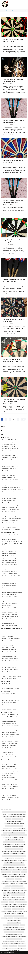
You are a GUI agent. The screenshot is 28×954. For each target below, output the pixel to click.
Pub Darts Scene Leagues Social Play (10, 616)
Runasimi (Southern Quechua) (9, 865)
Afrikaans (19, 821)
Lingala (4, 892)
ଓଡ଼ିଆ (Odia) (23, 874)
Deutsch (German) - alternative (8, 929)
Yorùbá (4, 816)
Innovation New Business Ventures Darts (10, 464)
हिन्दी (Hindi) (24, 855)
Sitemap (2, 426)
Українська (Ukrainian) (19, 858)
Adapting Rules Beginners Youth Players (10, 762)
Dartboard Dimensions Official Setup (9, 777)
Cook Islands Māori (8, 862)
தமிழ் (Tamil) (23, 842)
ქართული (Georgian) (7, 906)
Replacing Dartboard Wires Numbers (10, 669)
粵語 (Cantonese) (5, 902)
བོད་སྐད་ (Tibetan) (22, 837)
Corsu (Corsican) (11, 911)
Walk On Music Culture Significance (9, 625)
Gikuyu (23, 897)
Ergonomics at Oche (6, 706)
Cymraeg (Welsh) (20, 823)
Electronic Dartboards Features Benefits (10, 502)
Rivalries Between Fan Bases (8, 618)
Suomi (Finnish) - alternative (20, 941)
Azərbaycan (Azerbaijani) (6, 874)
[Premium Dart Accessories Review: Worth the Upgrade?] (14, 27)
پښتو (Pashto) (18, 869)
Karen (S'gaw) (4, 911)
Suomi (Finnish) (22, 906)
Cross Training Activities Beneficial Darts (10, 700)
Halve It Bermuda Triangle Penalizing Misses (11, 734)
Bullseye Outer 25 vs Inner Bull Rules (10, 768)
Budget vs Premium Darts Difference (9, 491)
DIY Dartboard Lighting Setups (8, 647)
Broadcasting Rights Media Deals (9, 439)
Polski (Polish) (4, 867)
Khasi (19, 920)
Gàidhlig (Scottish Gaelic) (6, 855)
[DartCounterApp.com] (5, 4)
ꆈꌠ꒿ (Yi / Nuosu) (13, 814)
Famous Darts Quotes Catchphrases (9, 603)
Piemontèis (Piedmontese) (20, 895)
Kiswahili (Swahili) (16, 844)
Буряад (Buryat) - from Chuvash (18, 915)
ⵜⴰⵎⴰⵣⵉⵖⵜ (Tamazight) (15, 842)
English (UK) (22, 925)
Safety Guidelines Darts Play (8, 793)
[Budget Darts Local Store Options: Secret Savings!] (14, 307)
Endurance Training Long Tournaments (10, 704)
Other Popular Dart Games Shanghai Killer (11, 790)
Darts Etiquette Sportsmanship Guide (10, 779)
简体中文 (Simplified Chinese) (21, 883)
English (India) (10, 918)
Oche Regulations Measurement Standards (11, 786)
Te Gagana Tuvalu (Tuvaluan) (18, 862)
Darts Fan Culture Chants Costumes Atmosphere (12, 592)
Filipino (4, 844)
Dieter (5, 43)
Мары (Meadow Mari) (20, 832)
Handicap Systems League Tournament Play (11, 782)
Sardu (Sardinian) (8, 858)
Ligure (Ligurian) (23, 904)
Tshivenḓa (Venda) (16, 828)
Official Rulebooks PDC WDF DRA (9, 788)
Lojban (9, 890)
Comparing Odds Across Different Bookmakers (12, 546)
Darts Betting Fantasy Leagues (8, 532)
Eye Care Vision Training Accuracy (9, 683)
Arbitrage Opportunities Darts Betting (10, 537)
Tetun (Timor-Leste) (13, 839)
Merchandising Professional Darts (9, 475)
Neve (2, 952)
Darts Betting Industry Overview (8, 446)
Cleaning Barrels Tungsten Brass (9, 642)
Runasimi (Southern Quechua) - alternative (11, 925)
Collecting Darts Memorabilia (8, 587)
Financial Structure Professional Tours (10, 453)
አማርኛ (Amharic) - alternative (21, 936)
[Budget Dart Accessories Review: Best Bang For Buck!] (14, 67)
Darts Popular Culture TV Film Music (9, 596)
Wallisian (25, 835)
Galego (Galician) (23, 890)
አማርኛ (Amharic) (15, 837)
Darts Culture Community (7, 581)
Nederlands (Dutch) (4, 869)
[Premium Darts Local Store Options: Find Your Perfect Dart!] (14, 267)
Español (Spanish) (7, 846)
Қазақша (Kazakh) (6, 842)
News (2, 802)
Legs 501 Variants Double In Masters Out (10, 741)
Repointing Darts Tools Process (8, 671)
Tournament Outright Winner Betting (9, 573)
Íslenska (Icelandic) (11, 867)
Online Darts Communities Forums (9, 614)
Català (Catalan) (23, 867)
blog (2, 434)
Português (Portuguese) (20, 865)
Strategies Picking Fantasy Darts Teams (10, 571)
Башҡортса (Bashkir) (7, 837)
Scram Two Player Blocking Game (9, 747)
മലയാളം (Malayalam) (21, 814)
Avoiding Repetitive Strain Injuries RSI (10, 695)
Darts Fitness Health (5, 681)
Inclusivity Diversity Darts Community (10, 612)
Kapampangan (22, 899)
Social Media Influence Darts (8, 623)
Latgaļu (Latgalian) (6, 895)
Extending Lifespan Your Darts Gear (9, 651)
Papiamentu (24, 869)
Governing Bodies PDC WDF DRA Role (10, 457)
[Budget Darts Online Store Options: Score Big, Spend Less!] (14, 387)
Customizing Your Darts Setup (8, 496)
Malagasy (17, 867)
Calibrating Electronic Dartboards (9, 640)
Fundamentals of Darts (6, 759)
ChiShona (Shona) (7, 853)
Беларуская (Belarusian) (11, 821)
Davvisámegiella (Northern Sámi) (10, 823)
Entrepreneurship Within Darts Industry (10, 450)
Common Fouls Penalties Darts (8, 773)
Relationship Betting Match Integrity (9, 564)
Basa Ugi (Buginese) (19, 825)
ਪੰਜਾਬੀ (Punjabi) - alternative (12, 920)
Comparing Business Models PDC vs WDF (11, 444)
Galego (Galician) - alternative (8, 941)
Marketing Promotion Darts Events (9, 473)
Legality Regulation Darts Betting (9, 558)
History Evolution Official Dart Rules (9, 784)
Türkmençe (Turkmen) (23, 830)
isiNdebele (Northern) (16, 872)
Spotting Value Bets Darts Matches (9, 569)
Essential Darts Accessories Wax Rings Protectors (12, 505)
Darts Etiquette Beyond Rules (8, 590)
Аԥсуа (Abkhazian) (7, 915)
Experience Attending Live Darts (8, 601)
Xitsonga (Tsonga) (22, 888)
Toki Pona (20, 835)
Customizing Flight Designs (8, 645)
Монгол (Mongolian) (15, 876)
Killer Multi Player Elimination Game (9, 738)
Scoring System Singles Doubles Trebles (10, 797)
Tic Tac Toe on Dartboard (7, 754)
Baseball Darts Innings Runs (8, 719)
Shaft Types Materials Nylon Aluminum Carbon (11, 518)
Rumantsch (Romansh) (22, 860)
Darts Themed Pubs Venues (8, 598)
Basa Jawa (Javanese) (16, 855)
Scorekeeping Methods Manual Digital (10, 795)
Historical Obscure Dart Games (8, 736)
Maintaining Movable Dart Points (9, 656)
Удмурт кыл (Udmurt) (16, 874)
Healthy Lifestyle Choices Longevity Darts (10, 688)
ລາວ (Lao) (12, 895)
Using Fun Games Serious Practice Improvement (12, 756)
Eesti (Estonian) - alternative (18, 927)
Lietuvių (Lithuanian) (15, 890)
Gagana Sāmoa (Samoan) (13, 835)
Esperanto (10, 899)
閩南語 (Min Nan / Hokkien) (7, 881)
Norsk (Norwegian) (7, 876)
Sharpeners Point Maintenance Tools (10, 520)
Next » (23, 419)
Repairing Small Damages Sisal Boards (10, 665)
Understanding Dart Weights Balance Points (11, 529)
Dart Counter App (4, 10)
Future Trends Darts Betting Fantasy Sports (11, 551)
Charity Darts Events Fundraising (9, 585)
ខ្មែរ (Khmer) (5, 899)
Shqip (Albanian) (20, 913)
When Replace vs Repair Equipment (9, 630)
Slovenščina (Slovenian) (15, 851)
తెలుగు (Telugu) (20, 839)
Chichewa (25, 911)
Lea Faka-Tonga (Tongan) (6, 830)
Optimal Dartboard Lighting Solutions (10, 513)
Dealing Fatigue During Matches (9, 702)
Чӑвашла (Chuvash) (12, 832)
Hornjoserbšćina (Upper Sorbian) (18, 846)
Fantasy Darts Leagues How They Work (10, 549)
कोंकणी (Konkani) (15, 881)
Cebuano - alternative (8, 927)
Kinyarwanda (18, 897)
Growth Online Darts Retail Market (9, 459)
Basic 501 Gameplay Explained (8, 766)
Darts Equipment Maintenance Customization (11, 628)
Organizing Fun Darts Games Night (9, 743)
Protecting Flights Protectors (8, 662)
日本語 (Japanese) (13, 816)
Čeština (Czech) (4, 835)
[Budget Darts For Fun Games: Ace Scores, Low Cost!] (14, 148)
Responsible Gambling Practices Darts (10, 566)
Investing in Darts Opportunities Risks (10, 466)
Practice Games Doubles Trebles (9, 745)
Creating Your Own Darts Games (9, 721)
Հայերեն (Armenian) (13, 945)
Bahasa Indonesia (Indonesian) (10, 913)
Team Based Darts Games (7, 752)
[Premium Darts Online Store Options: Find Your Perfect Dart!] (14, 347)
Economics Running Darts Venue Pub (10, 448)
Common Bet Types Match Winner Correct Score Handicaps (12, 544)
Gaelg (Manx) (12, 883)
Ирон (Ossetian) (8, 872)
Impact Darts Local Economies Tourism (10, 461)
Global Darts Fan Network (7, 609)
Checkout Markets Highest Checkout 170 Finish (12, 541)
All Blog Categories (11, 10)
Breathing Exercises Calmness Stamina (10, 698)
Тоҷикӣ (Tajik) (9, 844)
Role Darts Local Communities (8, 621)
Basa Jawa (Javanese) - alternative (20, 918)
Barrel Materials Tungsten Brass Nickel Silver (11, 487)
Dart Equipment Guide (19, 10)
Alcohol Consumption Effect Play (9, 693)
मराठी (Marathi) (22, 876)
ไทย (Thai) (7, 839)
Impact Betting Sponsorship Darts (9, 553)
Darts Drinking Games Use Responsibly (10, 725)
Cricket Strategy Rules (7, 775)
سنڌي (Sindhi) (15, 899)
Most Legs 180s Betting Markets (9, 560)
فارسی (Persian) (12, 869)
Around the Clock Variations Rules (9, 764)
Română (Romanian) (5, 860)
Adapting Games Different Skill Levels (10, 714)
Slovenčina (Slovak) (5, 851)
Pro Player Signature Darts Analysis (9, 516)
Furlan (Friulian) (4, 890)
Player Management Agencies (8, 477)
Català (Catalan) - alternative (21, 948)
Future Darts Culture (6, 605)
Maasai (3, 872)
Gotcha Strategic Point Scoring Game (10, 732)
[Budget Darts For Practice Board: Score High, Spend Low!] (14, 227)
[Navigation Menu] (25, 4)
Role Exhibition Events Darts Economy (10, 479)
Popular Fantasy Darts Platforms (9, 562)
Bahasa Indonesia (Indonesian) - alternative (14, 934)
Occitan (13, 825)
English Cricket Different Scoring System (10, 727)
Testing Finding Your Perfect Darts (9, 527)
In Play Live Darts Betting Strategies (9, 555)
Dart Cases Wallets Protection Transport (10, 498)
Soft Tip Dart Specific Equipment (9, 524)
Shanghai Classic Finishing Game (9, 750)
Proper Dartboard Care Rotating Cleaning (10, 660)
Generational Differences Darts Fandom (10, 607)
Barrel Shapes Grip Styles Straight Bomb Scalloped (12, 489)
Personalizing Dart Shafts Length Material (10, 658)
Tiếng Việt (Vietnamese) (7, 828)
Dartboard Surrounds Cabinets (8, 500)
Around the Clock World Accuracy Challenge (11, 716)
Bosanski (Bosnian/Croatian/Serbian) (17, 853)
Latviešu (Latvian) (21, 892)
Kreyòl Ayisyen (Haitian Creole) (20, 902)
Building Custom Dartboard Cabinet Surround (11, 638)
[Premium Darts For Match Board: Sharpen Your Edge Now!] (14, 188)
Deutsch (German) (13, 860)
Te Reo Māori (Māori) (5, 883)
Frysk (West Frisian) (6, 888)
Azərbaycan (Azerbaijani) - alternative (14, 922)
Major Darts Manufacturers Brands (9, 470)
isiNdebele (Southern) (21, 816)
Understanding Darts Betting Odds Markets (11, 575)
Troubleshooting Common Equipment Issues (11, 676)
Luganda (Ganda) (14, 888)
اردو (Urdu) (23, 828)
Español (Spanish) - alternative (14, 950)
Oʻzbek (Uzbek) (23, 872)
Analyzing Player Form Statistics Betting (10, 534)
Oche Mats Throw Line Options (8, 511)
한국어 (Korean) (6, 897)
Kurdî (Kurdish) (12, 897)
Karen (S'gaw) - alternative (20, 929)
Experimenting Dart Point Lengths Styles (10, 649)
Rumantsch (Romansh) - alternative (8, 948)
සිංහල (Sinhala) (23, 851)
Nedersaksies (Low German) (12, 892)
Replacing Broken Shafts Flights (8, 667)
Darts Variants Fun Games (7, 712)
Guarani (10, 904)
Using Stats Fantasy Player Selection (10, 577)
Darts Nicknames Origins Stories (9, 594)
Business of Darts (5, 437)
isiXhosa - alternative (6, 943)
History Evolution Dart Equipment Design (10, 509)
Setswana (5, 832)
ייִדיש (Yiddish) (11, 902)
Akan (7, 816)
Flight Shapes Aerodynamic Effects (9, 507)
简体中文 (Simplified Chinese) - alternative (14, 938)
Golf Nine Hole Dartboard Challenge (9, 730)
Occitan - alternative (21, 945)
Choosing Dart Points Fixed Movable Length (11, 493)
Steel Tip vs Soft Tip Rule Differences (10, 799)
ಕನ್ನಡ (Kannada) (8, 825)
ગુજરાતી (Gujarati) (5, 904)
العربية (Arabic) (5, 945)
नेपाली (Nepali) (22, 844)
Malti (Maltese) (7, 885)
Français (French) (15, 906)
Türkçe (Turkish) (15, 830)
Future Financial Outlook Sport (8, 455)
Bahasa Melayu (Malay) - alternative (8, 936)
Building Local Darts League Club (9, 583)
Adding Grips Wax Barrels (7, 636)
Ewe (13, 858)
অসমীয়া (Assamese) (23, 881)
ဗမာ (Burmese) (4, 918)
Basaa (22, 885)
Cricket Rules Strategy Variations (9, 723)
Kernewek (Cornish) (18, 911)
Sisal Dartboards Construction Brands (10, 522)
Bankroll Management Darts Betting (9, 539)
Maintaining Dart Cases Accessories (9, 654)
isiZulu (8, 814)
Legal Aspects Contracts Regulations (9, 468)
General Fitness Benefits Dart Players (10, 686)
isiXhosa (4, 814)
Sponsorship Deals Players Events (9, 481)
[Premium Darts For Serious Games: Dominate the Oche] (14, 108)
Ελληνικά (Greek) (16, 904)
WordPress (11, 952)
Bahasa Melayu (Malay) (15, 885)
